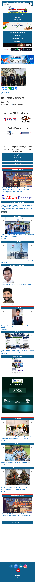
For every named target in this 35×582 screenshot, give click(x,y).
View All (4, 210)
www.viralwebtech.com (23, 577)
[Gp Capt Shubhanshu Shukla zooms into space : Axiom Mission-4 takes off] (17, 479)
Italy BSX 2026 (17, 35)
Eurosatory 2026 (17, 154)
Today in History (17, 160)
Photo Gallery (17, 19)
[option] (9, 119)
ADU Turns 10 (17, 163)
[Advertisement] (17, 541)
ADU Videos (17, 166)
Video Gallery (17, 21)
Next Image (4, 94)
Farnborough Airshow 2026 (17, 38)
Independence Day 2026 (17, 14)
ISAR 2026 (17, 17)
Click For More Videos (17, 522)
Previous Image (5, 92)
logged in (10, 104)
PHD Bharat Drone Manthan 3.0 (17, 32)
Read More (5, 191)
